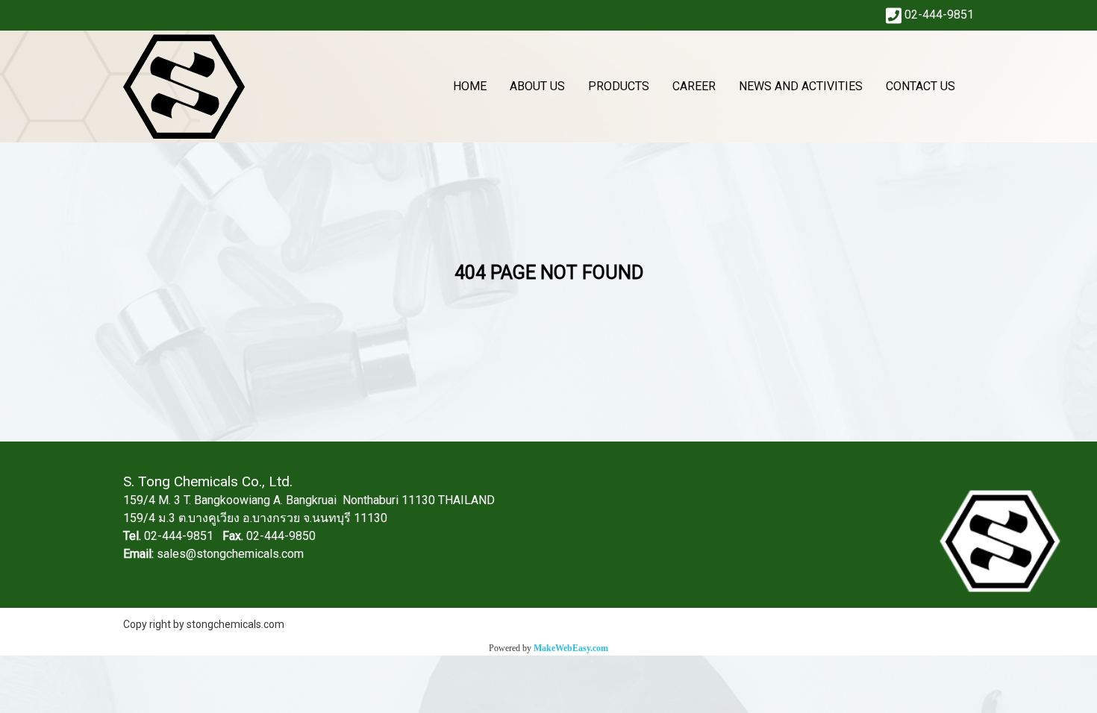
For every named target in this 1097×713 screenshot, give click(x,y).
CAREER (694, 86)
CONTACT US (920, 86)
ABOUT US (537, 86)
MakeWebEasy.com (571, 648)
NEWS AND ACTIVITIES (801, 86)
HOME (470, 86)
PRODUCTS (618, 86)
